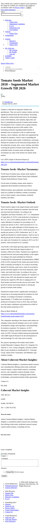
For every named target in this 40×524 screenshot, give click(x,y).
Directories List (14, 28)
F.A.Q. (11, 26)
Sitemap (8, 504)
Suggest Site (9, 493)
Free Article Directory (8, 10)
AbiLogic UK (10, 517)
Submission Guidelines (17, 24)
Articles (7, 32)
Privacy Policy (20, 7)
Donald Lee (9, 102)
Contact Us (9, 512)
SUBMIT (8, 56)
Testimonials (9, 35)
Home (3, 63)
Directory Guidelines (12, 497)
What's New (13, 22)
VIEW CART (10, 58)
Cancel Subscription (12, 510)
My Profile (13, 52)
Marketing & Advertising (13, 69)
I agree (28, 7)
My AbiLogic (9, 48)
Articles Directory (11, 488)
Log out (12, 54)
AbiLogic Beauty (11, 519)
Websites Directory (11, 486)
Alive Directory (10, 521)
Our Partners (13, 30)
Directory (8, 20)
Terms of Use (9, 506)
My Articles (13, 50)
